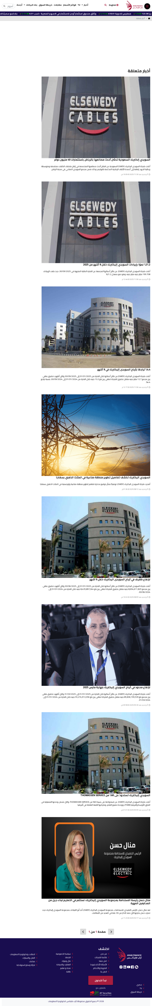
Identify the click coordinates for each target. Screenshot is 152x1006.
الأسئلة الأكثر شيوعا (98, 964)
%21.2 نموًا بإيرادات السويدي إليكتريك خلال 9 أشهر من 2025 (116, 264)
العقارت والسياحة (63, 964)
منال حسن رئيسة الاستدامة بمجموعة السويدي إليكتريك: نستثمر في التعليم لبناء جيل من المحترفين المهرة (99, 902)
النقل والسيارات (28, 958)
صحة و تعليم (65, 968)
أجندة (19, 5)
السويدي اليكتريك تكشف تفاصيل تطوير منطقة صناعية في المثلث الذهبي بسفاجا (103, 477)
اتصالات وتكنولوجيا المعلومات (22, 954)
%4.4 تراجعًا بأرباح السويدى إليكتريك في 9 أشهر (123, 369)
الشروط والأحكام (100, 968)
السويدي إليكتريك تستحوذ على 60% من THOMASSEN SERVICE (115, 795)
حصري (139, 985)
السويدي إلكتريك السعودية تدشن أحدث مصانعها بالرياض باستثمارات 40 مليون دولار (102, 159)
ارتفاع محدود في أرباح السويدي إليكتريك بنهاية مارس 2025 (116, 687)
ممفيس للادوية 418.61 (85, 14)
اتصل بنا (103, 971)
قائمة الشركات (101, 957)
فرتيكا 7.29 (138, 14)
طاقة (68, 971)
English (112, 5)
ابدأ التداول (101, 980)
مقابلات (58, 5)
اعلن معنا (103, 961)
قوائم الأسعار (69, 5)
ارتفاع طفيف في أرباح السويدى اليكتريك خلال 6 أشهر (120, 579)
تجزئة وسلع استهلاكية (25, 965)
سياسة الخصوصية (63, 954)
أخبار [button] (85, 5)
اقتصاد (68, 957)
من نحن (103, 954)
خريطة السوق (45, 5)
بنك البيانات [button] (31, 5)
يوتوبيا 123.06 (115, 14)
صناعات (32, 961)
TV (79, 5)
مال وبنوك (66, 961)
